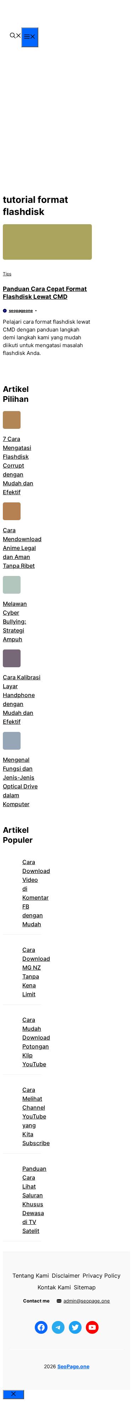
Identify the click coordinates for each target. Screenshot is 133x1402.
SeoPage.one (73, 1366)
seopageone (21, 310)
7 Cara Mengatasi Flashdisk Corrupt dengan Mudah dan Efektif (18, 465)
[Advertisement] (66, 121)
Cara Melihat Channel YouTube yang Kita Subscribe (36, 1116)
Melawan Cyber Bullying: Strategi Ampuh (15, 621)
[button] (15, 36)
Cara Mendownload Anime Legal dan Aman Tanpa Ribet (22, 548)
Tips (7, 273)
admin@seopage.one (86, 1301)
